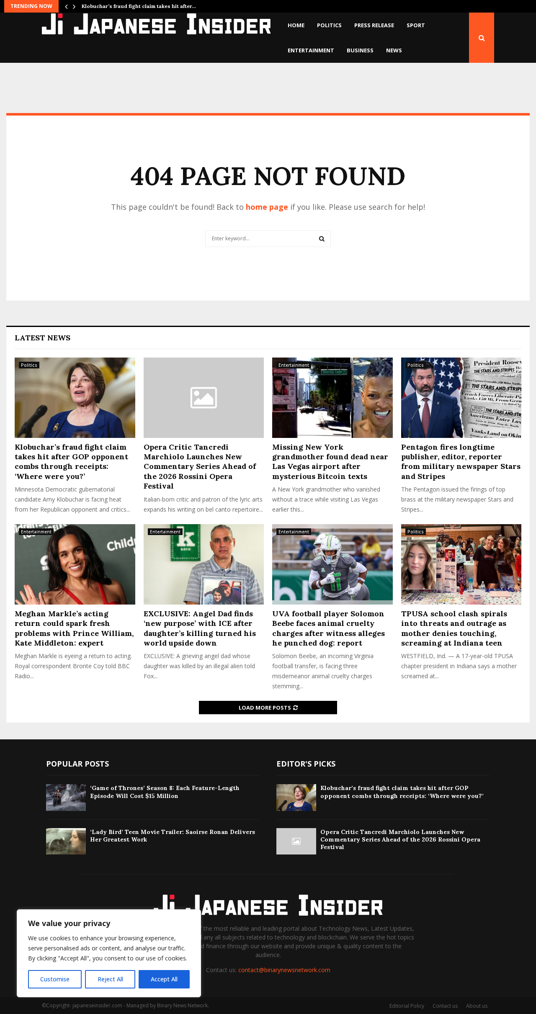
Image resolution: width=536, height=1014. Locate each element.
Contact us (445, 1005)
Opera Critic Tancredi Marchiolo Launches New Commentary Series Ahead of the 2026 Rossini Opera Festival (200, 466)
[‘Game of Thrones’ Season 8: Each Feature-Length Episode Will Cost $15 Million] (66, 797)
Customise (55, 979)
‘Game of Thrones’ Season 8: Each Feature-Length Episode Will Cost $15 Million (165, 791)
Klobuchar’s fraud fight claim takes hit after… (139, 6)
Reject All (110, 979)
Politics (329, 25)
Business (360, 50)
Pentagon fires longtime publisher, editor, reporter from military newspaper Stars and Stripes (461, 461)
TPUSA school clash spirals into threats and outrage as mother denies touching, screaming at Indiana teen (454, 628)
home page (267, 207)
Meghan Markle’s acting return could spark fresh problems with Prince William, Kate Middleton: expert (74, 628)
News (394, 50)
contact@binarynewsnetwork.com (284, 970)
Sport (416, 25)
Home (296, 25)
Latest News (42, 337)
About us (476, 1005)
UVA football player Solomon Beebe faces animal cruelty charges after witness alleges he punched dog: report (328, 628)
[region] (109, 953)
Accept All (164, 979)
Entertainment (311, 50)
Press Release (374, 25)
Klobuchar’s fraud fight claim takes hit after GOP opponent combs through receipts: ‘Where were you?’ (71, 461)
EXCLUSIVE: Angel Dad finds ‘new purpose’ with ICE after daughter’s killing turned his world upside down (200, 628)
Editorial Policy (406, 1005)
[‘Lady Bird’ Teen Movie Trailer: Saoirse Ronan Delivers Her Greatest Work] (66, 841)
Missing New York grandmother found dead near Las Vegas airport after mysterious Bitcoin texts (330, 461)
